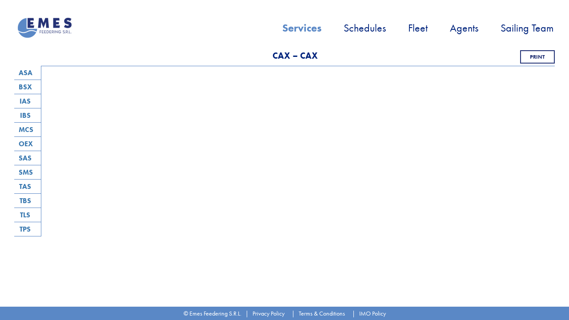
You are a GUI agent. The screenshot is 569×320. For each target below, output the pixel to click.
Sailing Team (527, 28)
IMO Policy (372, 313)
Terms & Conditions (322, 313)
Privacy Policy (268, 313)
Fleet (418, 28)
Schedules (365, 28)
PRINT (537, 56)
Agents (464, 28)
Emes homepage (46, 28)
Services (301, 28)
